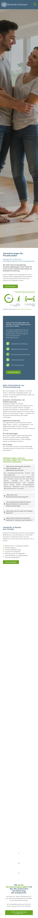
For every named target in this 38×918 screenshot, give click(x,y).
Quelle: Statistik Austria (23, 309)
